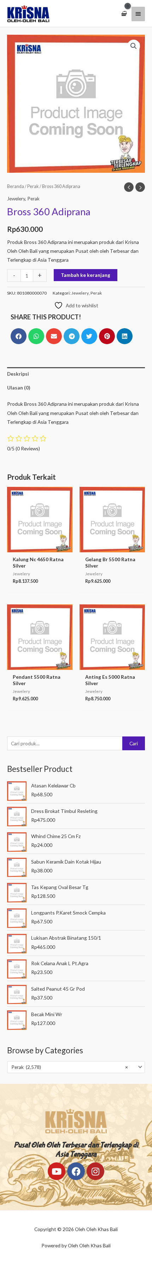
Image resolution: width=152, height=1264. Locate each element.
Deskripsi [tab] (18, 374)
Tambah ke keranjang (85, 275)
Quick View (40, 547)
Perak (33, 186)
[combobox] (76, 1067)
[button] (133, 46)
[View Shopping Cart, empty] (124, 13)
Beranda (15, 186)
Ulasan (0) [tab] (18, 388)
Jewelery (16, 198)
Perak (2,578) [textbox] (69, 1067)
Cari (133, 743)
